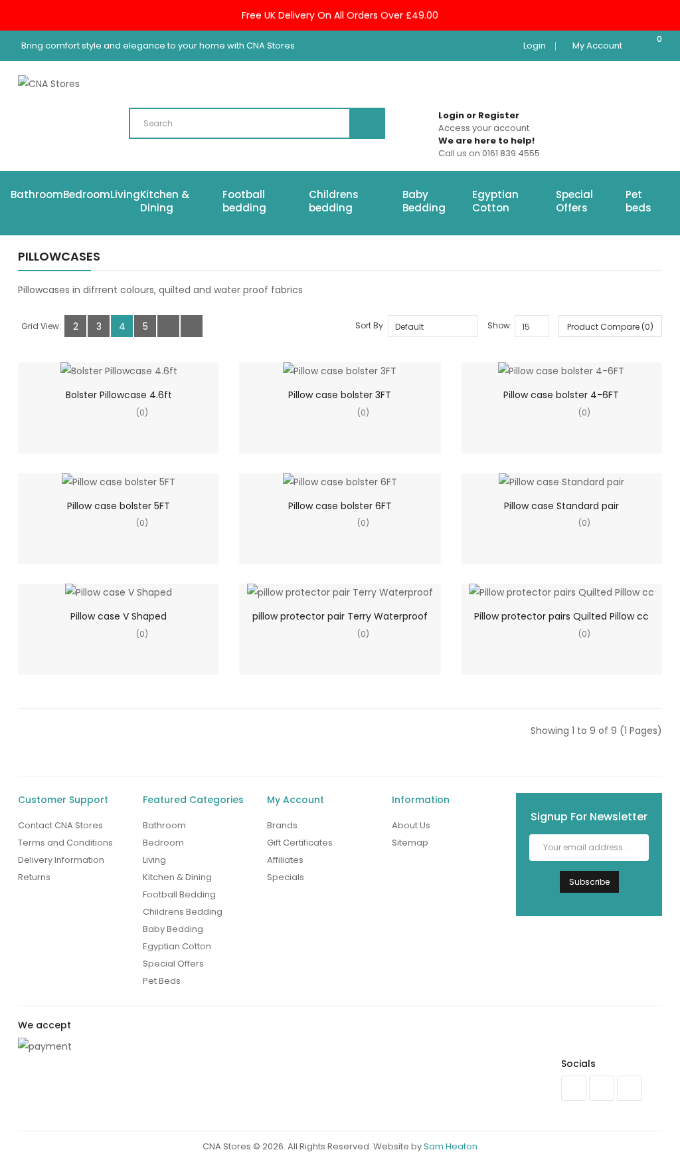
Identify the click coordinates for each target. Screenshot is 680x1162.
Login (534, 45)
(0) (142, 412)
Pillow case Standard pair (561, 506)
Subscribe (589, 881)
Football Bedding (179, 894)
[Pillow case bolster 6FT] (340, 482)
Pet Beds (162, 981)
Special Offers (574, 201)
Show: (499, 325)
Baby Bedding (424, 201)
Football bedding (244, 201)
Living (125, 194)
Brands (282, 825)
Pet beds (638, 201)
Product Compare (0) (610, 326)
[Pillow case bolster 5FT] (118, 482)
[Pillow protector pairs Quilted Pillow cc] (561, 592)
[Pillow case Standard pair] (561, 482)
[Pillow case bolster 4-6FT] (561, 371)
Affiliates (285, 860)
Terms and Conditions (65, 842)
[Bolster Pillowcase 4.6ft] (118, 371)
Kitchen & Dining (164, 201)
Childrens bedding (334, 201)
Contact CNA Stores (60, 825)
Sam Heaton (450, 1146)
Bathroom (37, 194)
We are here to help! (486, 140)
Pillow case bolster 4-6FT (561, 395)
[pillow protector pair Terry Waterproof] (340, 592)
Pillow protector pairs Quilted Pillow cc (561, 616)
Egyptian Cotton (495, 201)
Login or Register (478, 115)
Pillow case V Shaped (118, 616)
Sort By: (370, 325)
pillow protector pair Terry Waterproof (340, 616)
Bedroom (86, 194)
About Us (411, 825)
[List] (168, 326)
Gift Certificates (300, 842)
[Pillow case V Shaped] (118, 592)
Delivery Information (61, 860)
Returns (34, 877)
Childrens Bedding (182, 911)
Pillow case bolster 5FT (118, 506)
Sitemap (410, 842)
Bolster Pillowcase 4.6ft (119, 395)
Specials (285, 877)
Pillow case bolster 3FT (339, 395)
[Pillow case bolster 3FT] (339, 371)
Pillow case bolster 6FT (340, 506)
